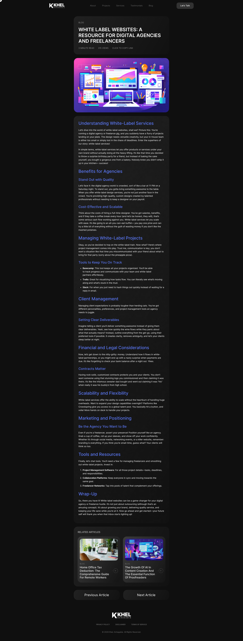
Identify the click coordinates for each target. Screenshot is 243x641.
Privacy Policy (103, 624)
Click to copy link (122, 48)
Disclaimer (120, 624)
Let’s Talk (185, 5)
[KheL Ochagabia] (63, 5)
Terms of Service (139, 624)
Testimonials (137, 5)
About (93, 5)
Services (120, 5)
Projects (106, 5)
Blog (151, 5)
